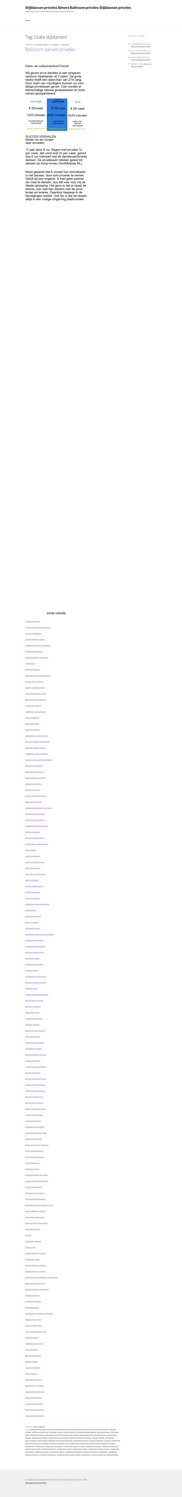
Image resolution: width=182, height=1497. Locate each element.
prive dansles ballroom (35, 1391)
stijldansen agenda (33, 1241)
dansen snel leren (32, 790)
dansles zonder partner (35, 687)
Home (27, 20)
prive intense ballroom (35, 1409)
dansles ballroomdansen (35, 699)
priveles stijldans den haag (36, 1175)
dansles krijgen (31, 1361)
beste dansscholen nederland (81, 1435)
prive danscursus (32, 1307)
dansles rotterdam (84, 1438)
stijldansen (39, 1446)
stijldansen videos (57, 1452)
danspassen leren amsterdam (37, 675)
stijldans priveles (32, 1024)
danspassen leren (32, 1229)
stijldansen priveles (80, 1449)
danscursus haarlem (33, 1397)
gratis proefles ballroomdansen (38, 760)
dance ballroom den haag (36, 1133)
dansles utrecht (98, 1438)
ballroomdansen (32, 717)
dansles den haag (55, 1438)
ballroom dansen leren (34, 838)
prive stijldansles (32, 1163)
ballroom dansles (32, 669)
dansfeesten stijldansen (35, 1199)
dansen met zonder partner (36, 844)
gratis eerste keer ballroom (37, 1145)
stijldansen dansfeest (34, 964)
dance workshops (32, 1036)
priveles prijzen (31, 970)
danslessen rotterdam (34, 772)
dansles (28, 1235)
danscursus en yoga (33, 1319)
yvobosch (55, 44)
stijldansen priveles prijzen (36, 735)
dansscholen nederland (46, 1440)
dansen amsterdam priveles (37, 994)
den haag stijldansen (64, 1440)
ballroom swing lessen (34, 862)
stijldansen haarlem (33, 1449)
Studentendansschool (65, 1455)
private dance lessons (34, 886)
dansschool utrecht (33, 1379)
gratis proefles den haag (35, 693)
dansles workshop (32, 1073)
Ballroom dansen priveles (50, 49)
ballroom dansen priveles (84, 1429)
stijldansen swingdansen (35, 711)
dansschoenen (30, 1440)
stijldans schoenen (33, 1301)
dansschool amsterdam (35, 874)
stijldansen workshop (73, 1452)
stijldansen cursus (32, 892)
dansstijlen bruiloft (33, 802)
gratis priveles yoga (33, 1325)
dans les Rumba (31, 880)
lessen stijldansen (42, 1443)
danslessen (109, 1438)
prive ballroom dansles (35, 1416)
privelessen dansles (33, 784)
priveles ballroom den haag (36, 1181)
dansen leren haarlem (34, 1103)
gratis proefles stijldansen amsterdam (41, 1277)
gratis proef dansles (33, 1139)
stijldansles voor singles (35, 1271)
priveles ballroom (32, 621)
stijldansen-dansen (33, 705)
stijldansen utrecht (41, 1452)
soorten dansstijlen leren (36, 1331)
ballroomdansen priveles (35, 1054)
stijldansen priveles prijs (35, 976)
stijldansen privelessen (35, 1127)
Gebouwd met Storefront (36, 1482)
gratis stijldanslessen (34, 1151)
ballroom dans (48, 1429)
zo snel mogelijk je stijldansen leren (104, 1455)
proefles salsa (31, 988)
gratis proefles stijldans (35, 1085)
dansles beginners (32, 1060)
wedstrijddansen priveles (35, 1211)
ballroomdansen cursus (35, 639)
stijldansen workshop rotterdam (39, 1313)
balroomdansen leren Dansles (57, 1435)
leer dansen (29, 1443)
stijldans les (30, 663)
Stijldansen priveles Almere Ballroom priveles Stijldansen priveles (78, 7)
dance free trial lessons (35, 1030)
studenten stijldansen (47, 1455)
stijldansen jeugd (32, 1259)
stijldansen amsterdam (53, 1446)
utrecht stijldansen (82, 1455)
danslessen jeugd (32, 958)
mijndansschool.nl (57, 1443)
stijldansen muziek (64, 1449)
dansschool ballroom (34, 1097)
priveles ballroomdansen (98, 1443)
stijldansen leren (32, 1169)
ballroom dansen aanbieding (37, 741)
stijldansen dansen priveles (74, 1446)
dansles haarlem (69, 1438)
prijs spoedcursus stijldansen (76, 1443)
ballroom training (32, 1006)
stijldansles (103, 1452)
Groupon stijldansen (112, 1440)
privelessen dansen (33, 1121)
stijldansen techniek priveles (37, 904)
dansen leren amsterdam (35, 796)
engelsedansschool (80, 1440)
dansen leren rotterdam (35, 1109)
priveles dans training (34, 1000)
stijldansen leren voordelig (36, 753)
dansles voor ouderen (34, 681)
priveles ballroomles (34, 1018)
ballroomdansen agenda (86, 1432)
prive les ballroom (33, 1367)
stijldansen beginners (34, 651)
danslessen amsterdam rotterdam (39, 934)
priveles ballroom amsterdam (38, 627)
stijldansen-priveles (33, 1048)
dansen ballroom (99, 1435)
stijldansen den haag (110, 1446)
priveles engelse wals (34, 1115)
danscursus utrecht (33, 916)
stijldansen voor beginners (36, 826)
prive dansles (30, 850)
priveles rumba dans (33, 1187)
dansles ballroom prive (35, 1283)
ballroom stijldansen (34, 766)
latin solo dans (31, 1349)
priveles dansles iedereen (35, 1066)
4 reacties (65, 44)
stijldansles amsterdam (35, 814)
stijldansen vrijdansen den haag (38, 808)
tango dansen (31, 1373)
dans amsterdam (32, 723)
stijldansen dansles (93, 1446)
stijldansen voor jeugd (34, 1193)
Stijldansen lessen (49, 1449)
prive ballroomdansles (34, 1157)
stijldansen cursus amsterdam (38, 645)
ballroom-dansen (32, 729)
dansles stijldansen (33, 1355)
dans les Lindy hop (32, 868)
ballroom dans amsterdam (36, 1223)
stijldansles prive (32, 928)
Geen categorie (39, 1426)
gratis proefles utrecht (35, 820)
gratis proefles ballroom (35, 1078)
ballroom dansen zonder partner (39, 1205)
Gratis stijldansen (96, 1440)
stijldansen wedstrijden (35, 946)
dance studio (30, 1247)
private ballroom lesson (35, 1253)
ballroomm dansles (37, 1435)
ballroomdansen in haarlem (37, 1289)
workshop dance (32, 1337)
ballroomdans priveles (34, 1042)
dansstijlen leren (32, 1012)
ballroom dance (32, 922)
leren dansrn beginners (35, 1217)
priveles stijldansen (33, 633)
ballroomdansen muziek (35, 778)
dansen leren (112, 1435)
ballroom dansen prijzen (35, 748)
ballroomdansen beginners (36, 657)
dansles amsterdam (40, 1438)
